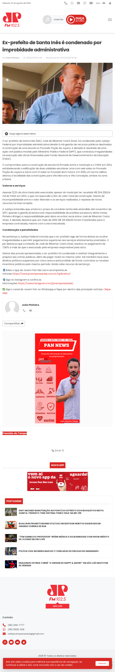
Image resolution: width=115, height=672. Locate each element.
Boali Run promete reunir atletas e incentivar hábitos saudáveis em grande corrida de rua (60, 525)
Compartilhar (12, 323)
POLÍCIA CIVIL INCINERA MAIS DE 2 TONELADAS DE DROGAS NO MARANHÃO (59, 551)
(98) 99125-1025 (16, 629)
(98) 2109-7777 (16, 625)
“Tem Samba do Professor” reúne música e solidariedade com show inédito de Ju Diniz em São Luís (64, 538)
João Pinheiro (30, 305)
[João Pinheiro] (12, 308)
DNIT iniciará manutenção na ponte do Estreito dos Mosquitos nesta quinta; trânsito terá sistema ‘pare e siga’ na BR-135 (61, 512)
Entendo (102, 663)
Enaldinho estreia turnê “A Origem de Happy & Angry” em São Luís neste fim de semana (63, 564)
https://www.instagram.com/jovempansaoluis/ (45, 283)
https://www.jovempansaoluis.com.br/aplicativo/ (41, 273)
